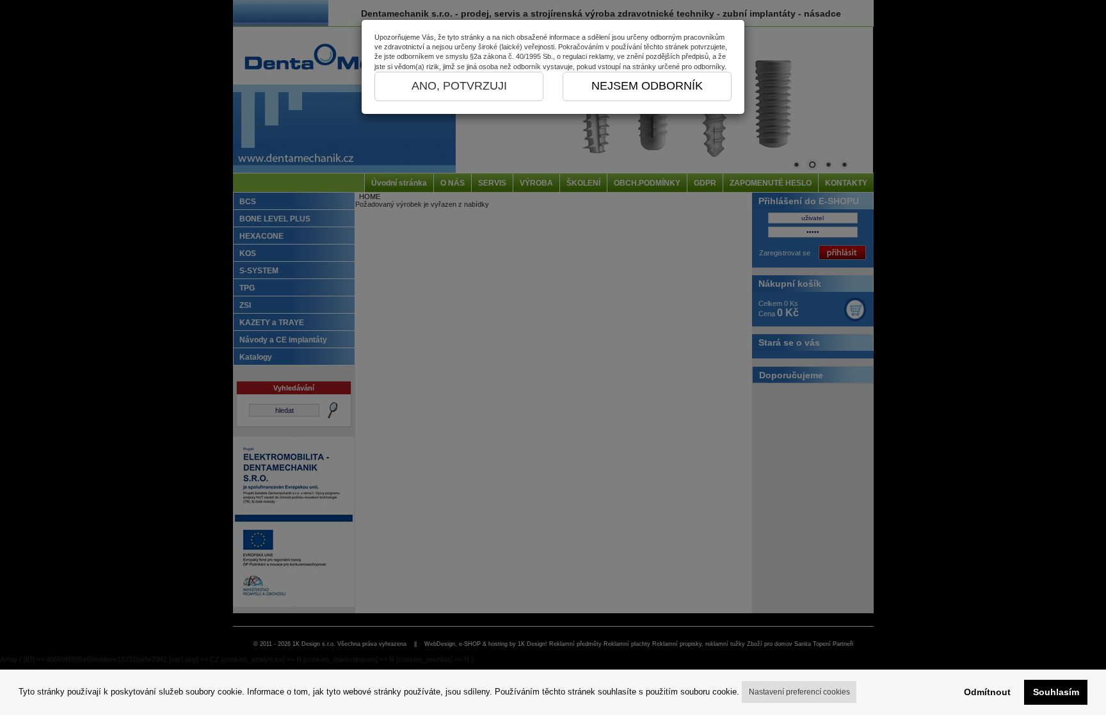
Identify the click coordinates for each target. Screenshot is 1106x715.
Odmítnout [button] (987, 692)
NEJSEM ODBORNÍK (647, 85)
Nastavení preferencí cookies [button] (799, 691)
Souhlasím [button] (1056, 692)
